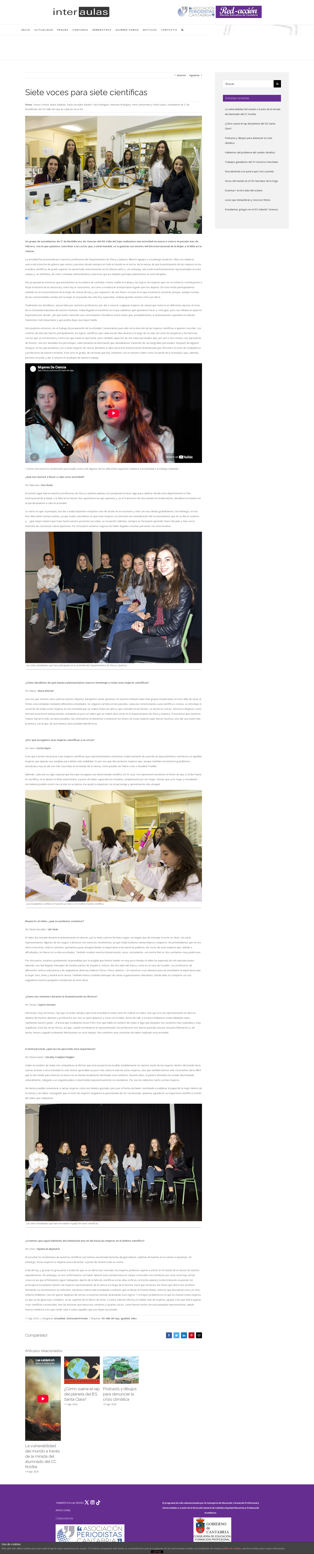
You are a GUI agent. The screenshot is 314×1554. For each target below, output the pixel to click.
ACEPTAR (157, 1552)
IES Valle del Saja (110, 1318)
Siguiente (194, 75)
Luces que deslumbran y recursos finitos (247, 199)
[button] (182, 30)
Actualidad (59, 1318)
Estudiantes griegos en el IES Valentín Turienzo (251, 209)
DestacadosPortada (77, 1318)
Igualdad (125, 1318)
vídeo (134, 1318)
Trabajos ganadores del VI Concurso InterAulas (251, 161)
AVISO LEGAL (63, 1510)
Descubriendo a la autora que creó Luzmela (249, 171)
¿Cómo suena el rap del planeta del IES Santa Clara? (82, 1394)
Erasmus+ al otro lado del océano (243, 190)
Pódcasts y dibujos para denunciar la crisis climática (120, 1394)
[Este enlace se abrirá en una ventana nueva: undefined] (196, 12)
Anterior (181, 75)
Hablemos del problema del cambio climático (250, 152)
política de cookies (231, 1548)
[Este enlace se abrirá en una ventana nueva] (212, 1532)
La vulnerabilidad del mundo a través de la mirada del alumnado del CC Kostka (42, 1456)
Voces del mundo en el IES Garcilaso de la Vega (251, 180)
